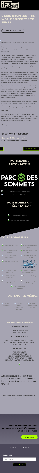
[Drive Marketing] (6, 304)
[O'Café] (29, 275)
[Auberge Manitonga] (9, 281)
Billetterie (29, 437)
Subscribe (7, 455)
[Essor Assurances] (10, 261)
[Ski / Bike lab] (19, 287)
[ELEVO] (19, 194)
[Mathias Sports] (29, 256)
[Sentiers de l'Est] (19, 220)
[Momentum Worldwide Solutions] (29, 271)
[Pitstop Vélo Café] (29, 251)
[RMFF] (32, 305)
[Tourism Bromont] (19, 306)
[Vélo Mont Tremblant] (19, 191)
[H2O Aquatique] (29, 264)
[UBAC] (9, 251)
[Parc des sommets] (19, 179)
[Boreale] (19, 215)
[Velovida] (29, 246)
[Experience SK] (29, 281)
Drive (27, 448)
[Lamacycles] (9, 256)
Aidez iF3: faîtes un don (13, 31)
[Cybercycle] (9, 276)
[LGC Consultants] (9, 271)
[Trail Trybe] (10, 245)
